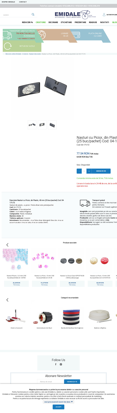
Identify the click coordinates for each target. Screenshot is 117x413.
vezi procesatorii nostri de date (57, 402)
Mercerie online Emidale (13, 54)
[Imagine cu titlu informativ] (32, 125)
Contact (23, 2)
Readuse (93, 22)
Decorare (53, 22)
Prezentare (80, 22)
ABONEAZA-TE (72, 382)
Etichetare (66, 22)
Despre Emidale (8, 2)
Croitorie (41, 22)
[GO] (33, 14)
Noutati (104, 22)
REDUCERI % (27, 22)
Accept (58, 407)
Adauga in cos (101, 171)
